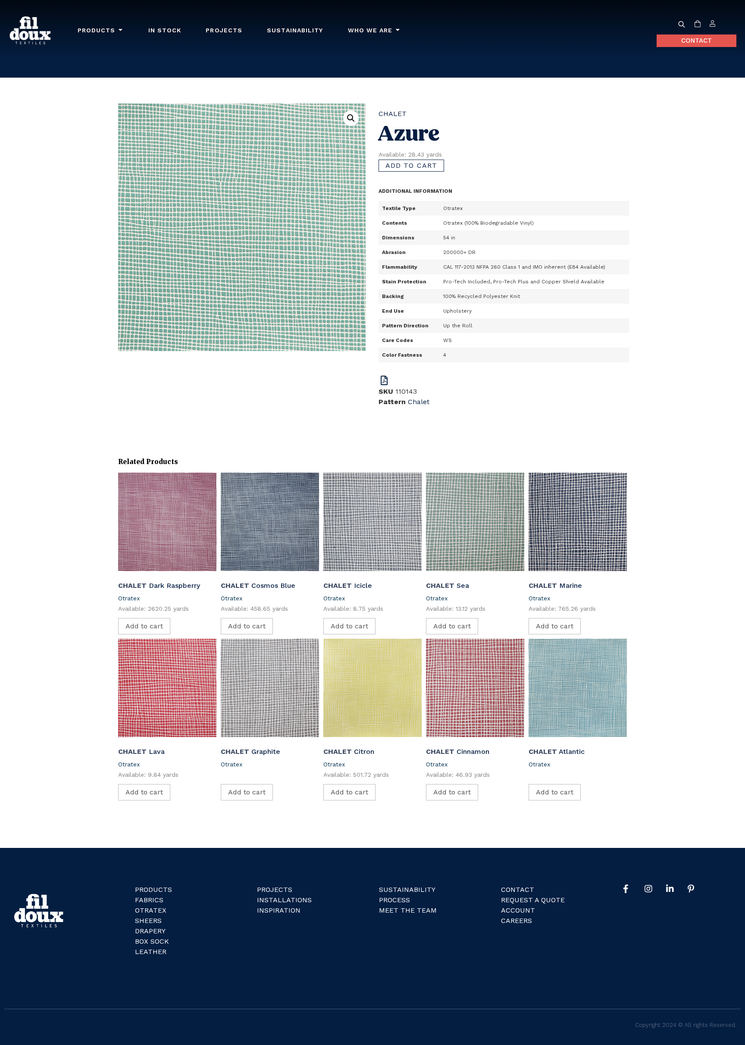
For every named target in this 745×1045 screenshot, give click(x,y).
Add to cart (411, 165)
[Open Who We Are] (398, 30)
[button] (351, 118)
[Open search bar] (681, 24)
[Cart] (698, 24)
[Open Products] (121, 30)
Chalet (393, 114)
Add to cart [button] (144, 626)
